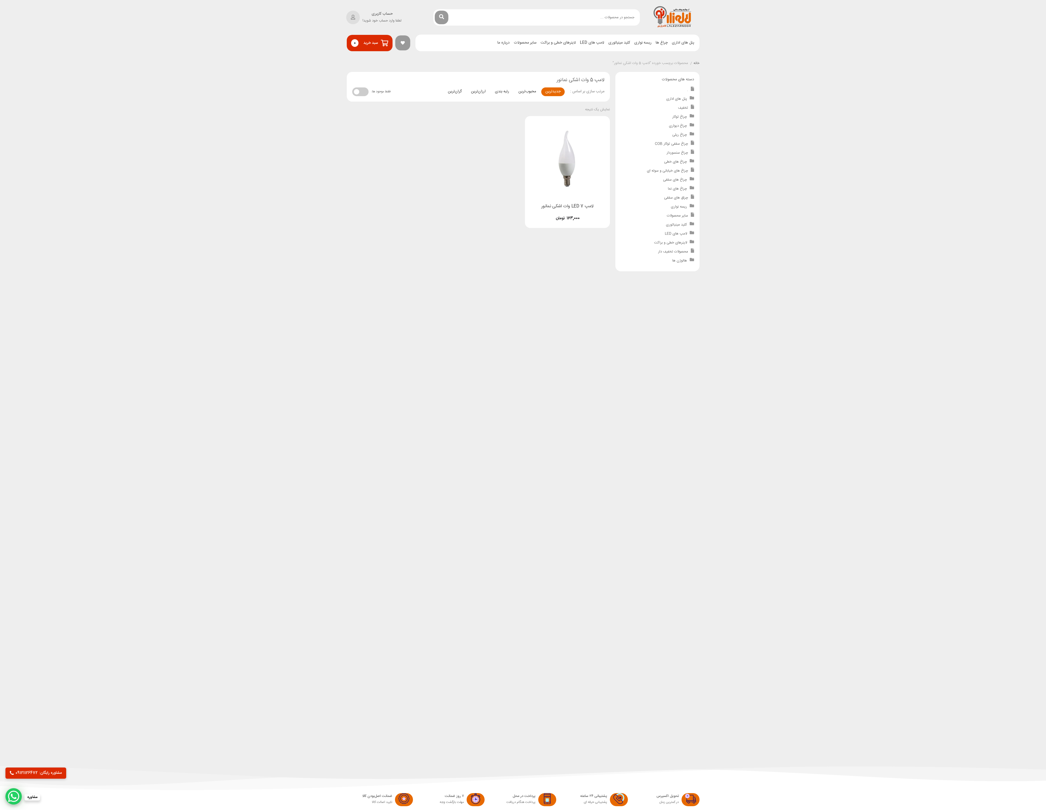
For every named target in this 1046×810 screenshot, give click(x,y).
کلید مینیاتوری (619, 43)
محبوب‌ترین (527, 91)
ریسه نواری (643, 43)
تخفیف (683, 108)
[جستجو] (441, 17)
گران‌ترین (455, 91)
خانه (697, 63)
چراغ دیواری (678, 126)
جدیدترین (553, 91)
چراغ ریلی (679, 135)
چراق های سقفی (676, 198)
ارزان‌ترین (478, 91)
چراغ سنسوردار (677, 153)
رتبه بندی (502, 91)
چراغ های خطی (675, 162)
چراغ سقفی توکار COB (671, 144)
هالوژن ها (679, 261)
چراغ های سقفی (675, 180)
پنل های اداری (683, 43)
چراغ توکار (679, 117)
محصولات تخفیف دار (673, 252)
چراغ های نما (677, 189)
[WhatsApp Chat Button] (13, 796)
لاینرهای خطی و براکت (558, 43)
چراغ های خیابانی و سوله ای (667, 171)
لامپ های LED (592, 43)
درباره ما (503, 43)
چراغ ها (662, 43)
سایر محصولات (525, 43)
